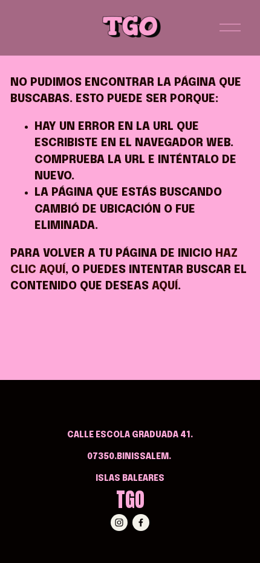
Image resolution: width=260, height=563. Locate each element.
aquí (165, 286)
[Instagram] (119, 522)
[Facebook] (140, 522)
